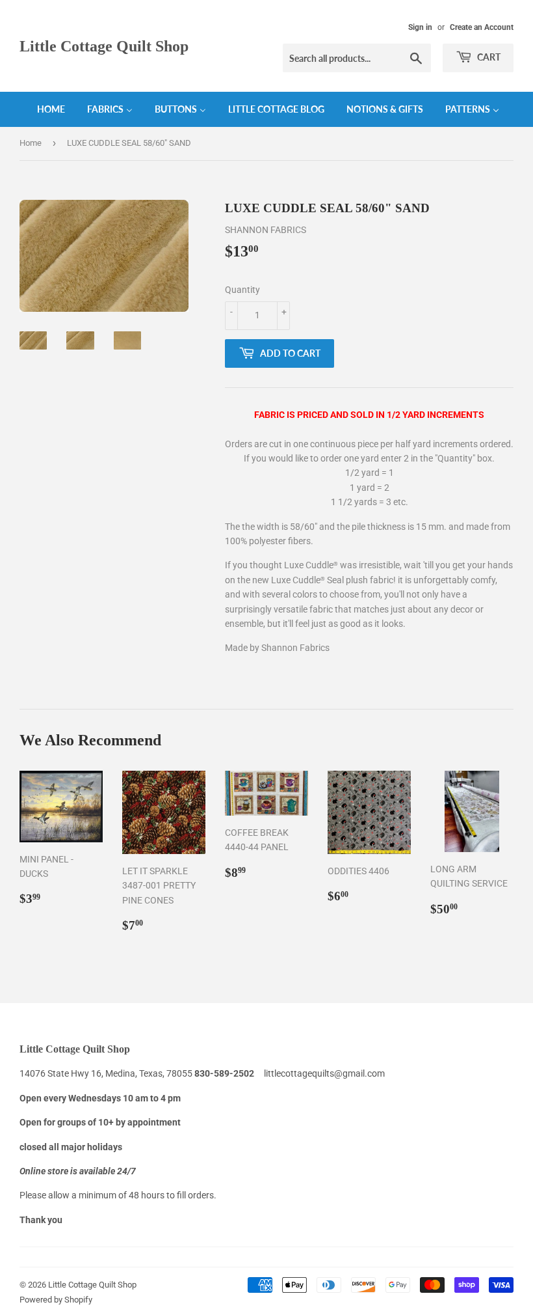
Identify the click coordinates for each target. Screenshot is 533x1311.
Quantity (242, 289)
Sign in (420, 27)
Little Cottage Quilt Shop (104, 46)
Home (31, 143)
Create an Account (482, 27)
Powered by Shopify (56, 1299)
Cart (487, 56)
